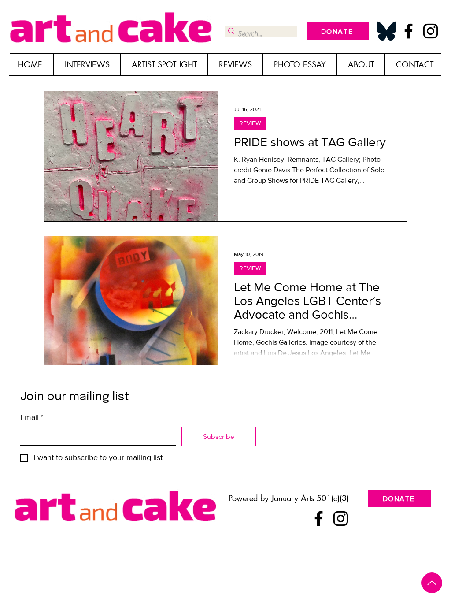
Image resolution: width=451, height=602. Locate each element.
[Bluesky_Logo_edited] (386, 31)
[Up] (431, 582)
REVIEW (250, 122)
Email (31, 417)
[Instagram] (430, 31)
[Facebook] (408, 31)
